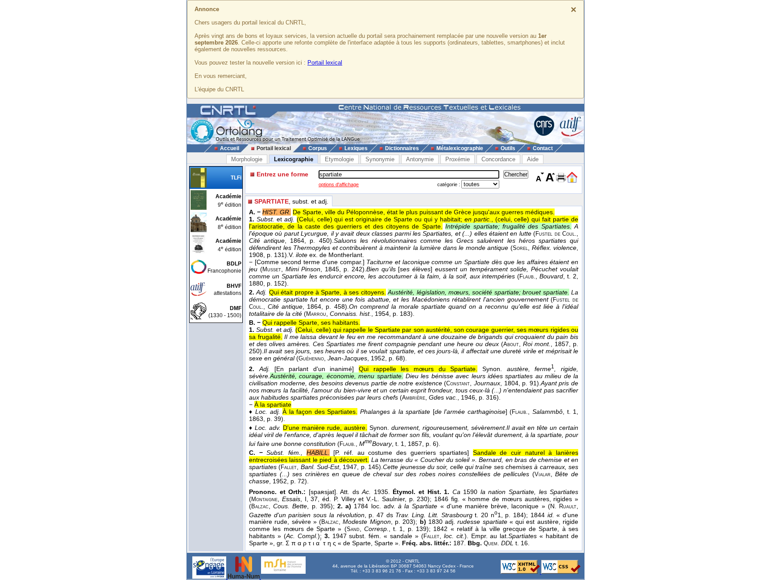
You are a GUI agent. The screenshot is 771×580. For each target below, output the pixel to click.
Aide (533, 159)
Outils (508, 148)
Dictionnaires (402, 148)
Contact (543, 148)
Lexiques (356, 148)
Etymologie (339, 159)
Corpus (317, 148)
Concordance (498, 159)
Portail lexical (324, 62)
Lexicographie (293, 159)
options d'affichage (339, 184)
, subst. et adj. (291, 201)
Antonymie (420, 159)
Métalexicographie (459, 148)
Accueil (229, 148)
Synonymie (379, 159)
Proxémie (457, 159)
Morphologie (246, 159)
